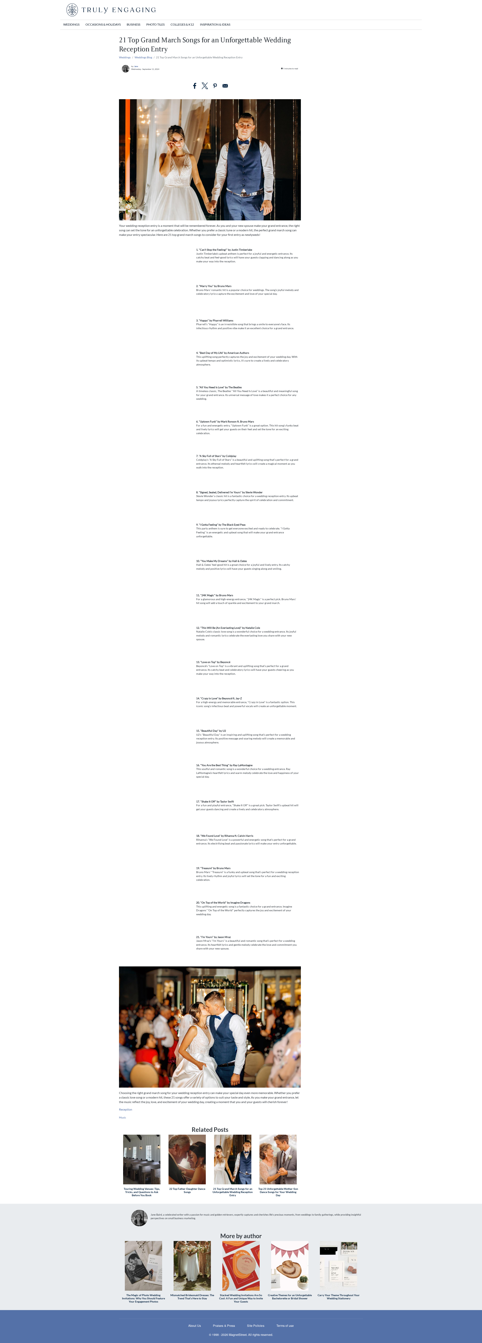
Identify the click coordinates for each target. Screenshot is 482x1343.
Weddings (71, 24)
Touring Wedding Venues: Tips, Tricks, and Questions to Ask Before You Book (142, 1192)
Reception (125, 1109)
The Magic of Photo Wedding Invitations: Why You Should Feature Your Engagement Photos (143, 1298)
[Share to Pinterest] (215, 85)
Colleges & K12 (182, 24)
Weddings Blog (143, 57)
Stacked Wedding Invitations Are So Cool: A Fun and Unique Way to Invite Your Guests (241, 1298)
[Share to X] (205, 85)
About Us (194, 1325)
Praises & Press (224, 1325)
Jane (136, 66)
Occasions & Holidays (103, 24)
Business (133, 24)
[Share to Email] (225, 85)
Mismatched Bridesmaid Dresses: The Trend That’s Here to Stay (192, 1297)
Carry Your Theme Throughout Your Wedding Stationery (339, 1297)
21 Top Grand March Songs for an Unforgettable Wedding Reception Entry (233, 1192)
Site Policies (255, 1325)
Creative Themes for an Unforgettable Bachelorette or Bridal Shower (290, 1297)
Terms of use (285, 1325)
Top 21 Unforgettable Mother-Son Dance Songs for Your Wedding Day (278, 1192)
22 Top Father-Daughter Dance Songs (187, 1190)
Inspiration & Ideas (215, 24)
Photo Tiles (155, 24)
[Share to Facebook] (194, 85)
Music (122, 1117)
